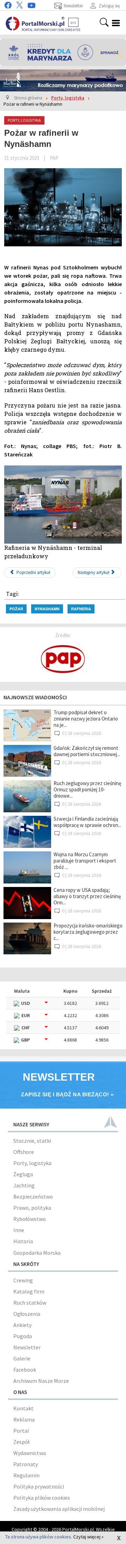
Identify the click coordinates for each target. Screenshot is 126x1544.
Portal (21, 1430)
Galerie (21, 1358)
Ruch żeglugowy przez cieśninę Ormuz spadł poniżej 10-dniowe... (87, 789)
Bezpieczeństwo (33, 1196)
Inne (18, 1229)
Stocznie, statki (32, 1140)
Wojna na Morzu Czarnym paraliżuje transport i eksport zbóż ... (85, 860)
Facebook (24, 1369)
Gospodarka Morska (37, 1252)
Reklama (24, 1419)
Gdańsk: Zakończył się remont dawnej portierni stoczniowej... (87, 751)
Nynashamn (47, 608)
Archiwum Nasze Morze (41, 1380)
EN (73, 22)
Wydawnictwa (29, 1452)
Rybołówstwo (29, 1218)
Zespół (21, 1441)
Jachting (24, 1185)
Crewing (23, 1280)
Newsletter (27, 1347)
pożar (16, 608)
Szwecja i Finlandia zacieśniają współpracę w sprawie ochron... (87, 821)
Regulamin (26, 1475)
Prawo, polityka (32, 1207)
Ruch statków (29, 1302)
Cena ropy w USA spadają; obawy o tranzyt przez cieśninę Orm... (87, 896)
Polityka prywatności (38, 1486)
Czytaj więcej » (88, 1537)
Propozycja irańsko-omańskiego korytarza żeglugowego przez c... (88, 931)
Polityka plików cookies (41, 1497)
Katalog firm (28, 1291)
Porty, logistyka (32, 1162)
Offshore (23, 1151)
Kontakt (23, 1408)
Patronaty (25, 1464)
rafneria (81, 608)
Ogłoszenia (26, 1313)
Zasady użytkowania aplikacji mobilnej (59, 1508)
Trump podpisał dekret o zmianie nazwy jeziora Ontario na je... (86, 718)
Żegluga (23, 1174)
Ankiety (22, 1324)
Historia (23, 1241)
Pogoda (22, 1336)
